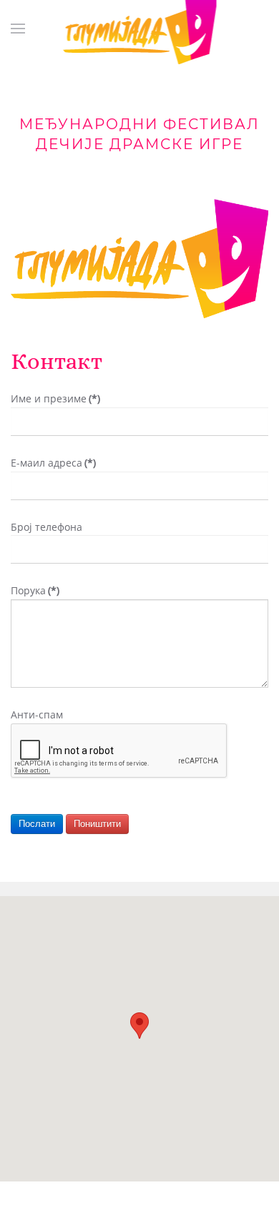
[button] (139, 1025)
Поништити (97, 823)
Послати (37, 823)
